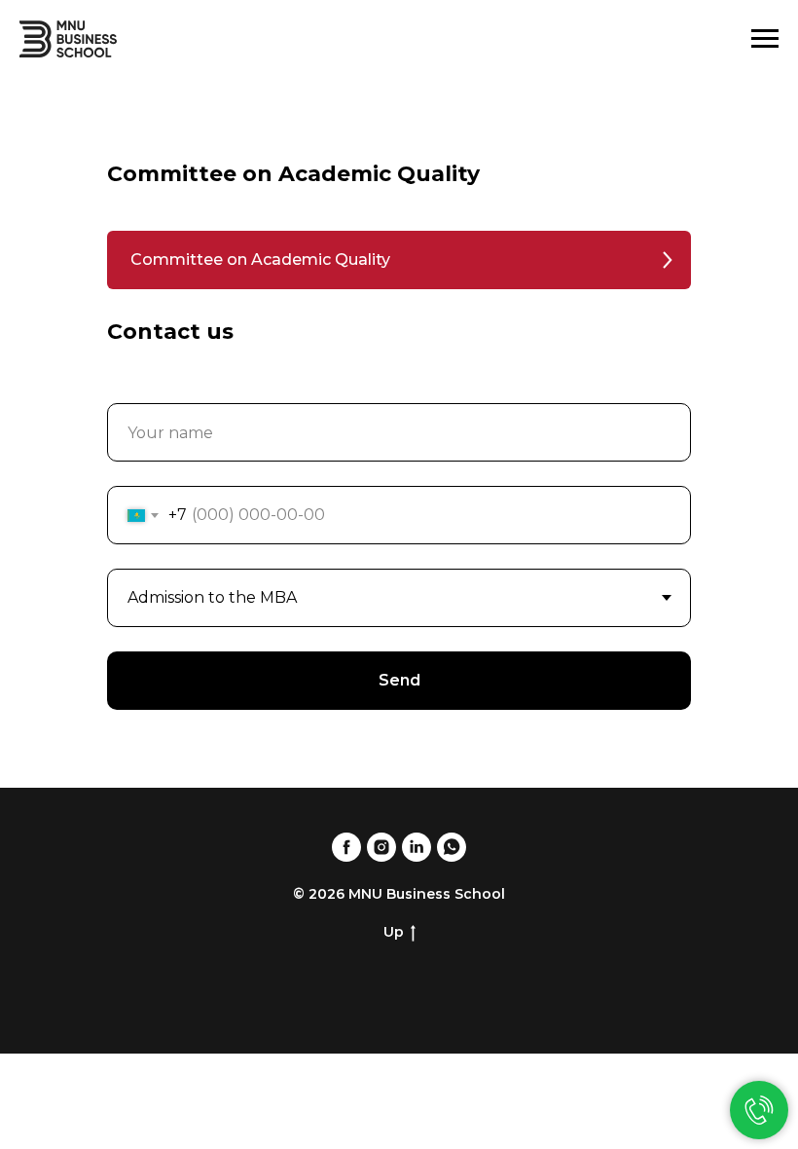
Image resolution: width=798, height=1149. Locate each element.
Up (393, 932)
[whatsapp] (451, 847)
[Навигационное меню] (765, 39)
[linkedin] (416, 847)
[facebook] (346, 847)
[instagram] (381, 847)
